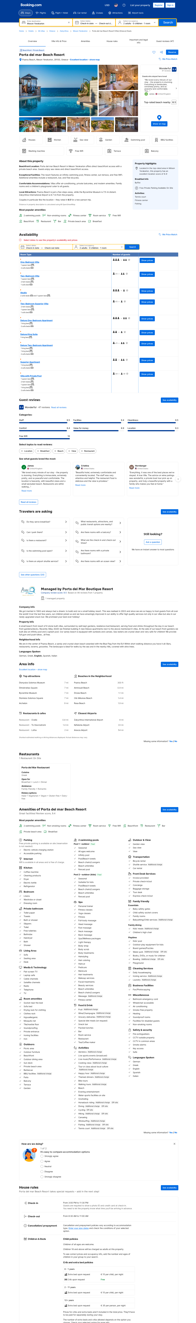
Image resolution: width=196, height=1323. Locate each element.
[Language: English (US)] (115, 5)
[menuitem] (26, 13)
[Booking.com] (31, 5)
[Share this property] (161, 52)
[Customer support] (124, 5)
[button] (159, 120)
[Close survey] (174, 1143)
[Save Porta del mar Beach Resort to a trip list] (154, 52)
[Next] (176, 88)
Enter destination (34, 21)
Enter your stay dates (79, 1228)
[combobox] (46, 23)
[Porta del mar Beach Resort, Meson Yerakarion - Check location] (20, 59)
